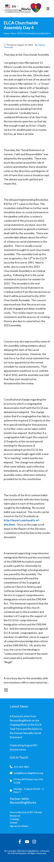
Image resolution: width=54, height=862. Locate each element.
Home (6, 33)
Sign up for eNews (19, 825)
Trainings (14, 819)
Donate (13, 822)
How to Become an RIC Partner (26, 812)
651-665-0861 (21, 766)
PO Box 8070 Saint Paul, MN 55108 (28, 781)
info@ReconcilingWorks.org (28, 773)
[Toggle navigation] (48, 8)
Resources (15, 815)
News (13, 33)
